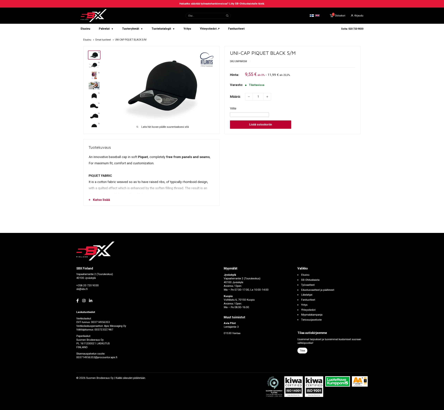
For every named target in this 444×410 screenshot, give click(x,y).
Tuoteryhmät (132, 28)
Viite (233, 108)
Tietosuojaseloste (311, 319)
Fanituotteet (236, 28)
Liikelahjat (306, 294)
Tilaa (302, 350)
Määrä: (235, 97)
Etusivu (85, 28)
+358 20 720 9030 (87, 285)
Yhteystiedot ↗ (210, 28)
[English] (317, 15)
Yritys (187, 28)
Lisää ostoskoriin (260, 124)
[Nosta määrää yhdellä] (267, 96)
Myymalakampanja (311, 314)
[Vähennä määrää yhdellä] (249, 96)
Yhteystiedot (308, 309)
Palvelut (106, 28)
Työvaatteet (308, 284)
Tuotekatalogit (163, 28)
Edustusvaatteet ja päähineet (317, 289)
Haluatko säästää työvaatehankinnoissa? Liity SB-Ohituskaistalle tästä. (222, 3)
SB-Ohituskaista (310, 279)
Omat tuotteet (103, 39)
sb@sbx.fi (82, 289)
